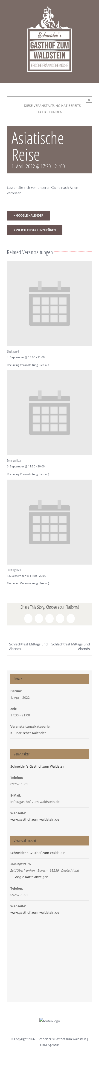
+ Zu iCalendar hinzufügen (35, 230)
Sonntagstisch (14, 460)
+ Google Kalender (28, 215)
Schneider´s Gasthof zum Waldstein (37, 766)
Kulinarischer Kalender (28, 733)
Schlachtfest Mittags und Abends (28, 646)
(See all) (44, 365)
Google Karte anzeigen (31, 877)
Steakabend (13, 351)
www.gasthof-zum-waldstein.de (34, 819)
